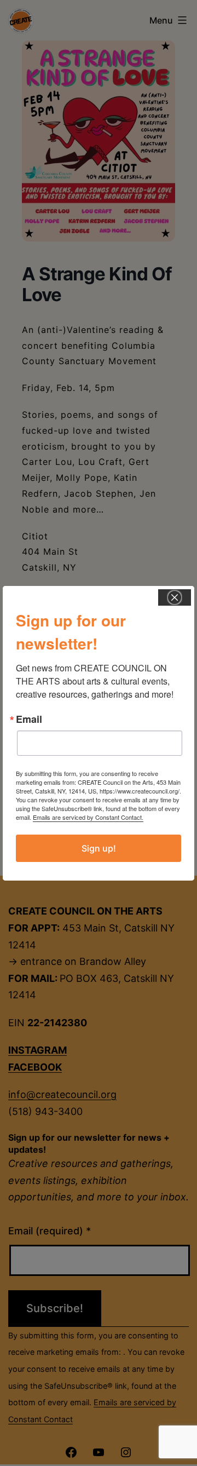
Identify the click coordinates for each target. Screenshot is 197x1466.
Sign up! (99, 848)
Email (29, 719)
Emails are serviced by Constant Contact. (88, 817)
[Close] (174, 597)
